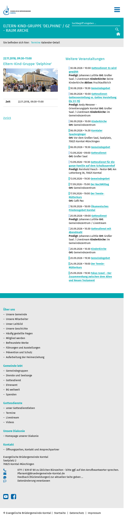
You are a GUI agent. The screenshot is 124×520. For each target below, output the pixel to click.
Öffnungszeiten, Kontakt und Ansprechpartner (32, 449)
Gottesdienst (13, 380)
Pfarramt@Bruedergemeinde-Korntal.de (41, 473)
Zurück (7, 117)
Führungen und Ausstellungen (23, 347)
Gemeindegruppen (17, 370)
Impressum (94, 513)
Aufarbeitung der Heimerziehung (25, 357)
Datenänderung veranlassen (33, 480)
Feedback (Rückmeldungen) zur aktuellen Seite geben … (50, 477)
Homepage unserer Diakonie (22, 436)
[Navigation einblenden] (117, 11)
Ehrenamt (11, 384)
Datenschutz (77, 513)
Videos (10, 422)
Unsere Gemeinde (16, 314)
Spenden (11, 394)
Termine (36, 42)
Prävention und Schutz (19, 352)
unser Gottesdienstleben (20, 408)
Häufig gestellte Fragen (19, 333)
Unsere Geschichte (17, 328)
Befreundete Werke (17, 342)
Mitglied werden (15, 338)
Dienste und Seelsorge (19, 375)
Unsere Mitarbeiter (17, 319)
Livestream (12, 417)
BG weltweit (13, 389)
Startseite (60, 513)
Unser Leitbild (14, 323)
